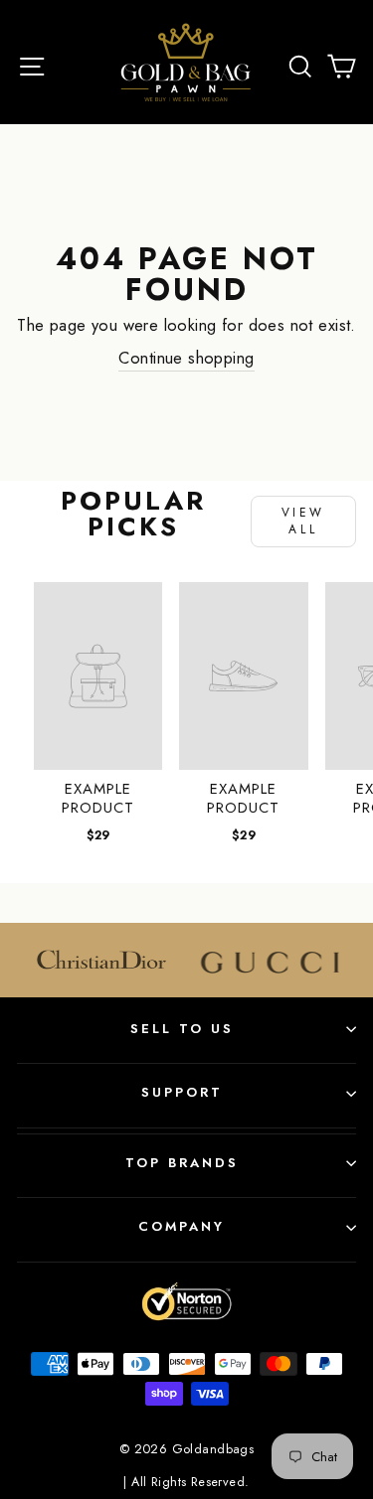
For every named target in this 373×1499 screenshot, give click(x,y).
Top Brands (182, 1162)
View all (303, 521)
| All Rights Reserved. (186, 1482)
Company (181, 1226)
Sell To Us (182, 1028)
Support (182, 1092)
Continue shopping (186, 358)
